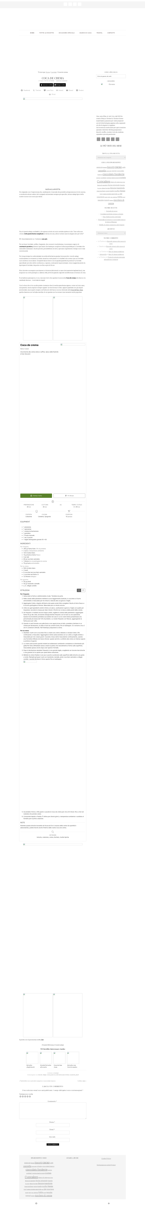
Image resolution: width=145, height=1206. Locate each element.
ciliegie (44, 1075)
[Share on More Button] (108, 1203)
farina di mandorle (102, 185)
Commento (52, 1101)
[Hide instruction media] (83, 590)
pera (118, 194)
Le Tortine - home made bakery (72, 18)
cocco (98, 178)
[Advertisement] (72, 53)
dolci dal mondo (60, 1075)
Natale (122, 191)
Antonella (103, 254)
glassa (103, 188)
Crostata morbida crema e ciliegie (111, 214)
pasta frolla (114, 194)
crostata (122, 177)
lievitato (67, 1075)
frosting (99, 188)
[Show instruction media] (79, 590)
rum (109, 197)
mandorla (72, 1075)
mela (107, 191)
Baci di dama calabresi (116, 251)
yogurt (106, 200)
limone (113, 188)
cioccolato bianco (48, 1166)
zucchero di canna (43, 1195)
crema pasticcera (51, 1075)
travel (123, 197)
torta (120, 197)
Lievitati (56, 1073)
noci (101, 194)
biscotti (111, 167)
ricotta (106, 197)
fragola (122, 185)
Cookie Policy (106, 1158)
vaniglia (101, 200)
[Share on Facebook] (36, 1203)
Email (52, 1129)
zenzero (111, 200)
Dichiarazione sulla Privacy (106, 1165)
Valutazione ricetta (26, 1094)
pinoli (77, 1075)
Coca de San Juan (77, 290)
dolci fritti (122, 182)
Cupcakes (103, 181)
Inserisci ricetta (47, 85)
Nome (52, 1122)
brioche (40, 1075)
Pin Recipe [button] (70, 495)
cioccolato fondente (113, 174)
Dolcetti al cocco (111, 211)
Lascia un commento (61, 80)
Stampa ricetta (60, 85)
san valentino (113, 197)
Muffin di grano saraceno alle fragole (111, 225)
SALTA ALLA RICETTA (52, 189)
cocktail (103, 178)
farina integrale (114, 185)
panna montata (107, 194)
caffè (123, 167)
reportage (100, 197)
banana (105, 167)
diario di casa (115, 182)
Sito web (52, 1137)
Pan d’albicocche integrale (112, 217)
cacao (118, 167)
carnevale (108, 171)
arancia (100, 167)
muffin (117, 191)
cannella (102, 170)
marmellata (101, 191)
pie (121, 194)
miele (111, 191)
